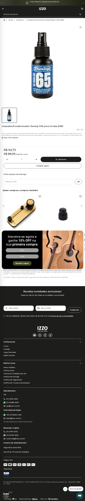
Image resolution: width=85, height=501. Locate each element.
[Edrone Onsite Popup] (42, 250)
